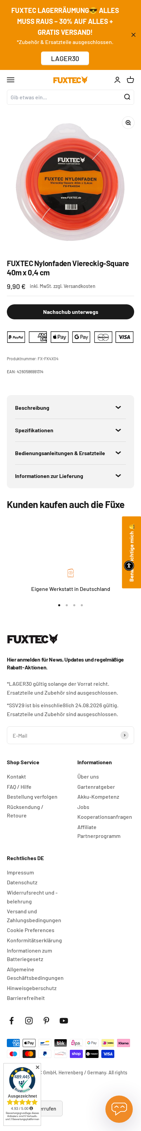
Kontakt (16, 776)
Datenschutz (22, 882)
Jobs (83, 806)
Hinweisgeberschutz (31, 988)
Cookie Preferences (30, 930)
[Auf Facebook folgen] (11, 1020)
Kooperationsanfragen (104, 816)
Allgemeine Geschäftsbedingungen (35, 973)
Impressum (20, 872)
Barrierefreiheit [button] (26, 998)
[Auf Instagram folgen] (29, 1020)
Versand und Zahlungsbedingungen (34, 915)
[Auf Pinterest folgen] (46, 1020)
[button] (129, 566)
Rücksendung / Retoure (25, 811)
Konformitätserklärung (34, 940)
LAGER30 (65, 58)
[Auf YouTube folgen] (63, 1020)
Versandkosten (79, 286)
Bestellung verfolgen (32, 796)
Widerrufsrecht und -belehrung (32, 896)
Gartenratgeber (96, 786)
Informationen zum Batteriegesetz (29, 954)
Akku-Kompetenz (98, 796)
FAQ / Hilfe (19, 786)
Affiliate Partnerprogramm (98, 831)
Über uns (88, 776)
